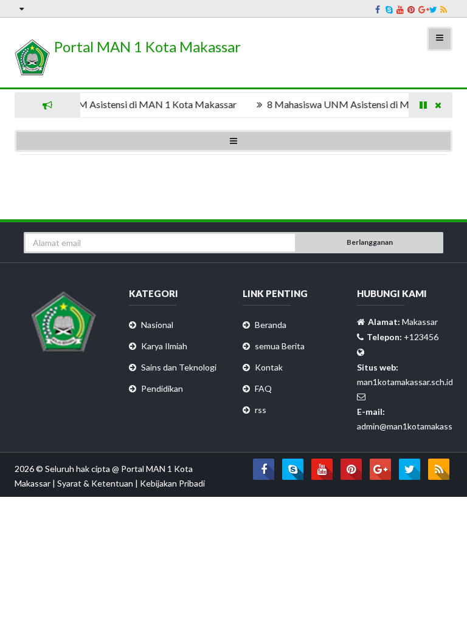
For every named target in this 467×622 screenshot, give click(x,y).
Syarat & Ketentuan (96, 483)
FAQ (263, 388)
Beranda (270, 325)
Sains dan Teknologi (178, 367)
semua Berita (280, 346)
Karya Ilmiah (164, 346)
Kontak (269, 367)
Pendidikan (162, 388)
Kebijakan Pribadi (172, 483)
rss (260, 410)
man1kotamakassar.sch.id (405, 382)
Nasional (157, 325)
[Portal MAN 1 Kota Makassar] (128, 72)
